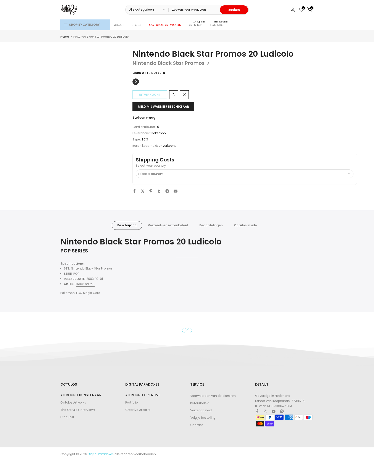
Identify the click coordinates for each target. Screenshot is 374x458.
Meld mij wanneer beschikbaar (163, 106)
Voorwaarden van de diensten (213, 396)
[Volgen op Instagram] (265, 411)
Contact (196, 425)
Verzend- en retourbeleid (168, 225)
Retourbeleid (199, 403)
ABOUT (119, 25)
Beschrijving (127, 225)
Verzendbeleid (201, 410)
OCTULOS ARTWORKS (165, 25)
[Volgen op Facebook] (257, 411)
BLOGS (137, 25)
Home (64, 36)
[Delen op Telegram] (167, 191)
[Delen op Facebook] (134, 191)
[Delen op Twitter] (143, 191)
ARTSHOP (197, 24)
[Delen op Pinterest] (151, 191)
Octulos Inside (245, 225)
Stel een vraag (143, 117)
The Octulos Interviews (77, 410)
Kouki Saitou (85, 284)
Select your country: (151, 165)
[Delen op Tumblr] (159, 191)
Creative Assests (137, 410)
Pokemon (159, 133)
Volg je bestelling (203, 418)
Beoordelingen (211, 225)
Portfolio (131, 403)
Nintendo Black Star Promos (171, 63)
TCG (145, 139)
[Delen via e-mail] (175, 191)
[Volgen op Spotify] (282, 411)
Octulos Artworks (73, 403)
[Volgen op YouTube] (274, 411)
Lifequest (67, 417)
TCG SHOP (219, 24)
